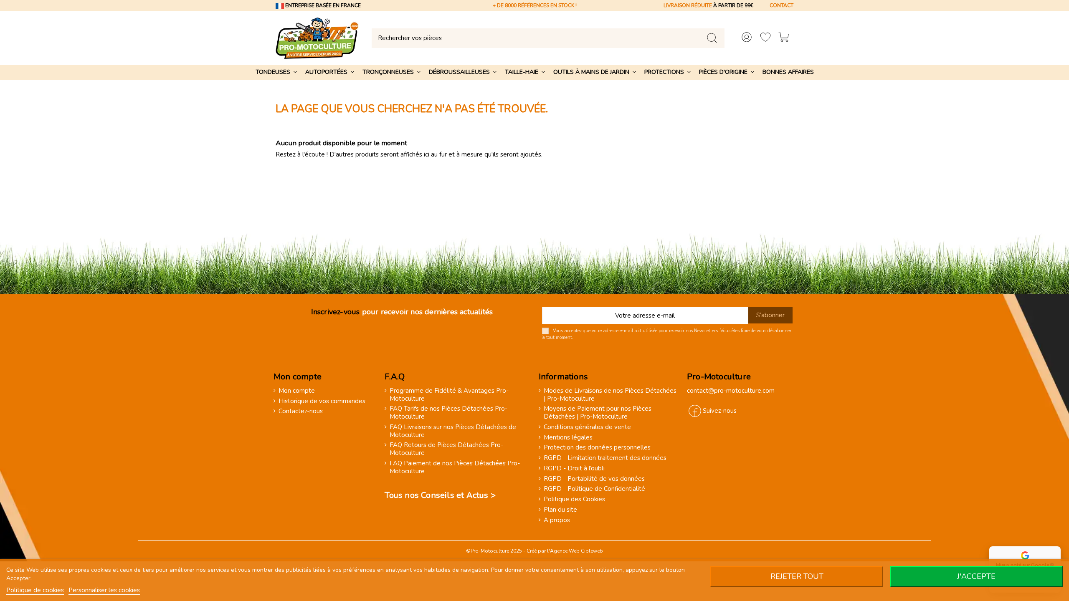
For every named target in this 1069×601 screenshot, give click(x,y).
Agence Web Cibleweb (576, 551)
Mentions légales (568, 438)
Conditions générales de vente (587, 427)
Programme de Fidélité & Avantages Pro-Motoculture (449, 395)
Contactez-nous (301, 411)
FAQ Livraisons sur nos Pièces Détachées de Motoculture (453, 431)
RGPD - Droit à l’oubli (574, 468)
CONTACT (781, 5)
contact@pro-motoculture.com (731, 390)
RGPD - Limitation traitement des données (605, 458)
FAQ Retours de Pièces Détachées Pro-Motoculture (446, 449)
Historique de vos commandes (322, 401)
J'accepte (976, 576)
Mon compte (297, 391)
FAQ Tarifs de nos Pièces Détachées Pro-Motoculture (448, 413)
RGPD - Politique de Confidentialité (594, 489)
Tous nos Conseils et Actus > (440, 495)
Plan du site (560, 510)
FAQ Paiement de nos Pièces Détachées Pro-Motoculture (455, 467)
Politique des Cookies (574, 499)
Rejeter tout (796, 576)
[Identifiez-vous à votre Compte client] (746, 38)
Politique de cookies (35, 590)
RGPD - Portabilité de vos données (594, 479)
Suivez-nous (720, 411)
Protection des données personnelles (597, 448)
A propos (557, 520)
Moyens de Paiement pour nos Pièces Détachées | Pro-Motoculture (597, 413)
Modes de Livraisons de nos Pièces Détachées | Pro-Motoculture (610, 395)
